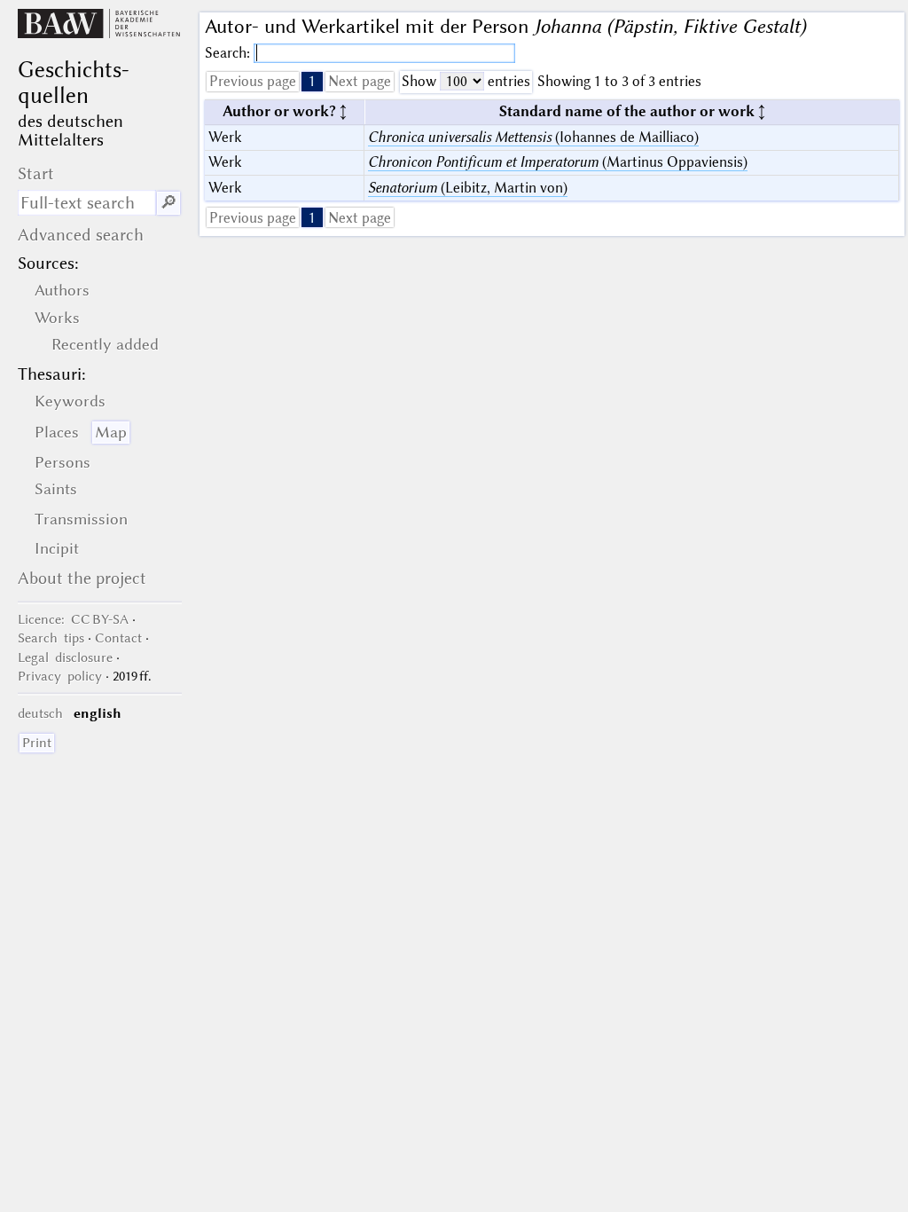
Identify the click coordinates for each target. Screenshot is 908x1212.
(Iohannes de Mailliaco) (533, 137)
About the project (82, 578)
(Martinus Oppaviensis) (558, 161)
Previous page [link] (252, 81)
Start (36, 173)
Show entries (466, 81)
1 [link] (312, 81)
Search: (229, 52)
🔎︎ (168, 203)
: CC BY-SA (73, 619)
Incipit (57, 548)
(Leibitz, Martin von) (468, 187)
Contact (118, 638)
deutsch (40, 713)
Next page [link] (359, 81)
